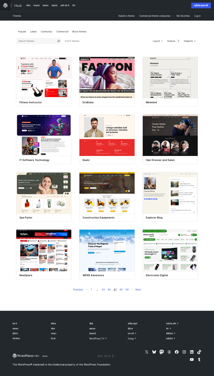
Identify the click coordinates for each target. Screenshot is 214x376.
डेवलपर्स (92, 333)
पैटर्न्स (53, 338)
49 (127, 289)
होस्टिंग (15, 333)
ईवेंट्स (130, 328)
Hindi (44, 356)
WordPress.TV (98, 338)
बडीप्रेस (170, 338)
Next (138, 289)
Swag (132, 338)
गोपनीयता (16, 338)
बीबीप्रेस (170, 333)
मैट (168, 328)
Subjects (188, 41)
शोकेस (53, 323)
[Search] (58, 41)
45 (103, 289)
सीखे (91, 323)
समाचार (15, 328)
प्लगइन (53, 333)
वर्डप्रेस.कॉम (172, 323)
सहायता (92, 328)
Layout (156, 41)
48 (121, 289)
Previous (78, 289)
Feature (173, 41)
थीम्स (53, 328)
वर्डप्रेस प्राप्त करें (201, 5)
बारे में (15, 323)
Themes (17, 15)
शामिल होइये (132, 323)
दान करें (132, 333)
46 (109, 289)
